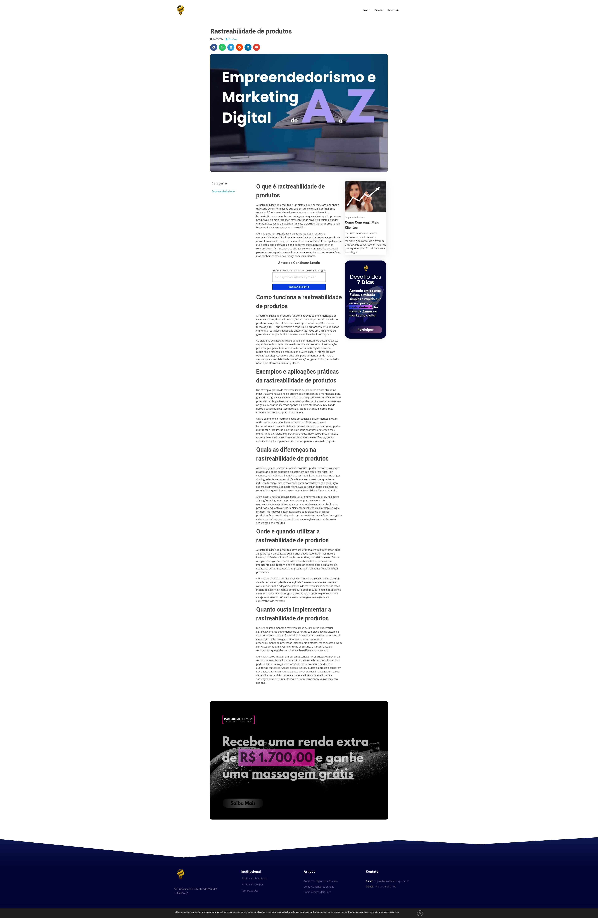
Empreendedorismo (223, 191)
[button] (213, 47)
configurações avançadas (357, 912)
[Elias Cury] (180, 10)
